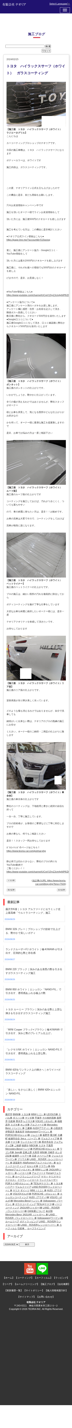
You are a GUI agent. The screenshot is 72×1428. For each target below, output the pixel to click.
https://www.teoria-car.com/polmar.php (26, 851)
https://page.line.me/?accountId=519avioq (28, 240)
